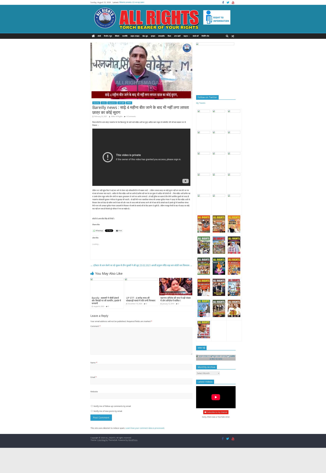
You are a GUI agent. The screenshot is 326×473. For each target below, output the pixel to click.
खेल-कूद (145, 36)
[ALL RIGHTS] (93, 36)
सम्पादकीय (161, 36)
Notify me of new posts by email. (107, 411)
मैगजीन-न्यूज (108, 36)
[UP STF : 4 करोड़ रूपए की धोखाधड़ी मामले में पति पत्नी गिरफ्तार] (141, 279)
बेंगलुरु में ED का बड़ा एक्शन (128, 2)
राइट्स (186, 36)
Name (93, 362)
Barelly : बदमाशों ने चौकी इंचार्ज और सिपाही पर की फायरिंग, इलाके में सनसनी (106, 300)
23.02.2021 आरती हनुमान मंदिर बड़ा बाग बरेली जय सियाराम (166, 265)
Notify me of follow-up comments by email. (112, 406)
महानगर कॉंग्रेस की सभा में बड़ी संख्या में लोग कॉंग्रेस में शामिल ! (175, 299)
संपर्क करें (196, 36)
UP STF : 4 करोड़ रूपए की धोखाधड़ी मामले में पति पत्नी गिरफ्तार (140, 299)
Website (94, 391)
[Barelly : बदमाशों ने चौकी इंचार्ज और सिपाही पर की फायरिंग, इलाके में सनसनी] (107, 279)
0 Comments (131, 116)
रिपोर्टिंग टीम (205, 36)
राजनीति (124, 36)
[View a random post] (233, 36)
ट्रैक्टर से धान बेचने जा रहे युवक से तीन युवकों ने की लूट (114, 265)
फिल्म (169, 36)
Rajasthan (112, 103)
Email (93, 377)
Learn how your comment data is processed (144, 428)
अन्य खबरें (177, 36)
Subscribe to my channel (217, 409)
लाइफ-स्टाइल (135, 36)
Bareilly (96, 103)
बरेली (99, 36)
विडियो (117, 36)
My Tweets (200, 103)
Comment (95, 326)
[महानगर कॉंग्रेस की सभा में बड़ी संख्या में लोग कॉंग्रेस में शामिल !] (175, 279)
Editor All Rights (117, 116)
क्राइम (153, 36)
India (104, 103)
